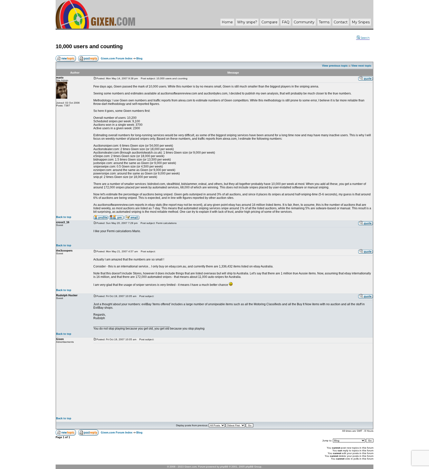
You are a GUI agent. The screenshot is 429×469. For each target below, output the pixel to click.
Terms (324, 22)
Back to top (63, 216)
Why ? (247, 22)
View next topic (361, 65)
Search (365, 38)
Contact (341, 22)
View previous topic (335, 65)
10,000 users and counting (89, 46)
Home (227, 22)
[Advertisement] (233, 380)
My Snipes (361, 22)
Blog (139, 58)
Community (304, 22)
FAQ (285, 22)
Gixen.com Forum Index (116, 58)
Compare (269, 22)
